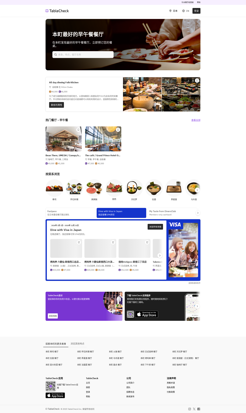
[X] (194, 409)
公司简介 (130, 383)
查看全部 (195, 120)
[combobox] (83, 54)
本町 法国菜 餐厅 (84, 364)
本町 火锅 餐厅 (115, 351)
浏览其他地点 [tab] (77, 343)
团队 (128, 387)
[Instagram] (189, 409)
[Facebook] (198, 409)
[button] (58, 159)
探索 (88, 387)
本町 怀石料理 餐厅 (85, 351)
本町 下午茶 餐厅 (148, 364)
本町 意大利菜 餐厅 (54, 364)
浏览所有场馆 (155, 226)
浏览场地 (53, 316)
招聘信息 (130, 392)
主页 (88, 383)
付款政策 (171, 392)
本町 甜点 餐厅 (115, 364)
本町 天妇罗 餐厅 (179, 351)
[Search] (55, 54)
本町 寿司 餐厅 (52, 351)
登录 (196, 10)
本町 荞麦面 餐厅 (84, 358)
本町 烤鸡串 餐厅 (148, 358)
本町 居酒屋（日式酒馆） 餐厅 (185, 358)
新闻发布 (130, 396)
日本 (175, 10)
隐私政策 (171, 387)
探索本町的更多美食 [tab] (56, 343)
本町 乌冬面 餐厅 (116, 358)
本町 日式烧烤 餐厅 (149, 351)
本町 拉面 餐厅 (52, 358)
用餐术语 (171, 383)
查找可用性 (56, 104)
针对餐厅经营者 (188, 2)
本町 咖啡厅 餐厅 (179, 364)
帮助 (198, 2)
